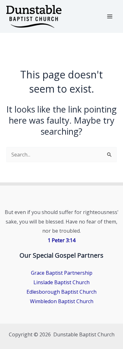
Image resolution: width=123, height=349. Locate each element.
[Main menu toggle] (110, 16)
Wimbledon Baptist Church (61, 301)
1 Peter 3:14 (61, 240)
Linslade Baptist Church (61, 282)
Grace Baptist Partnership (61, 272)
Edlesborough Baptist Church (61, 291)
